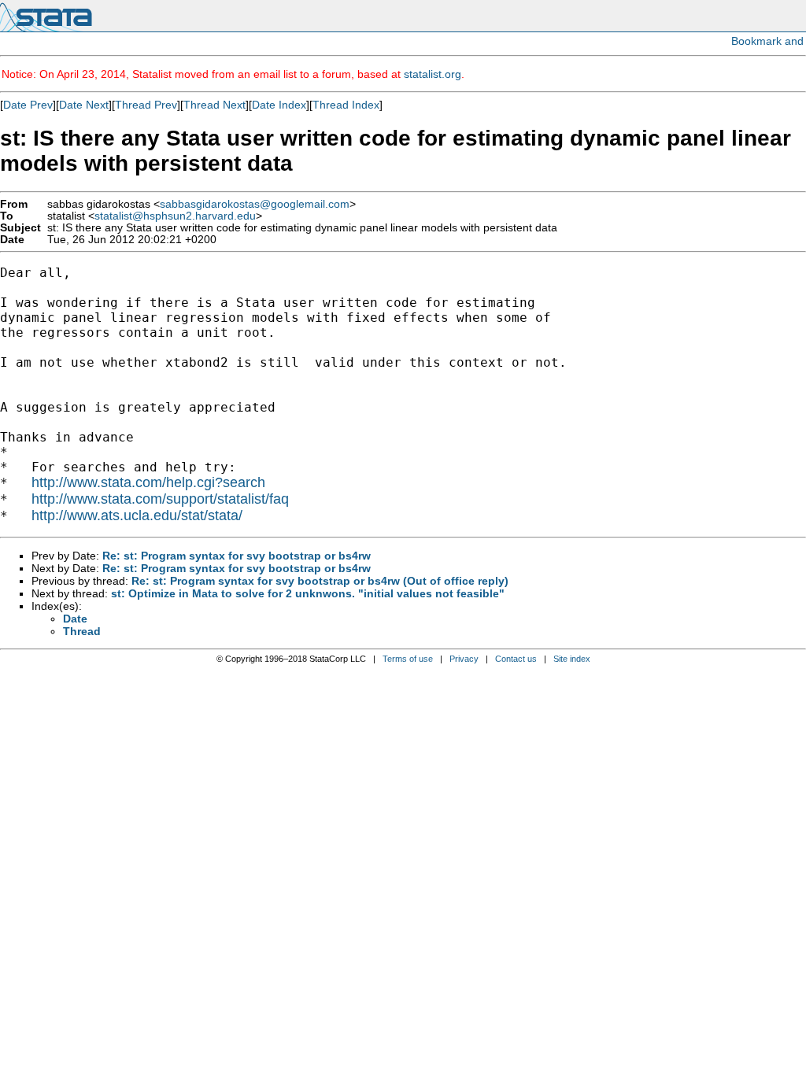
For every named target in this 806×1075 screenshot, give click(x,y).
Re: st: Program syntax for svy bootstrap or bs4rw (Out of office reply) (319, 580)
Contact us (516, 658)
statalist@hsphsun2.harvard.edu (175, 216)
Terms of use (408, 658)
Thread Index (345, 104)
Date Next (84, 104)
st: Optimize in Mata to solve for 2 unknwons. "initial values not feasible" (308, 593)
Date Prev (28, 104)
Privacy (464, 658)
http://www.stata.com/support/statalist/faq (160, 499)
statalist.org (432, 74)
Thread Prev (146, 104)
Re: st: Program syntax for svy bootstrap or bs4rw (236, 555)
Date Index (279, 104)
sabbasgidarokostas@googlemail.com (254, 204)
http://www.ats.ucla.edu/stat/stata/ (136, 515)
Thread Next (214, 104)
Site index (571, 658)
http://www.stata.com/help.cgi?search (148, 482)
